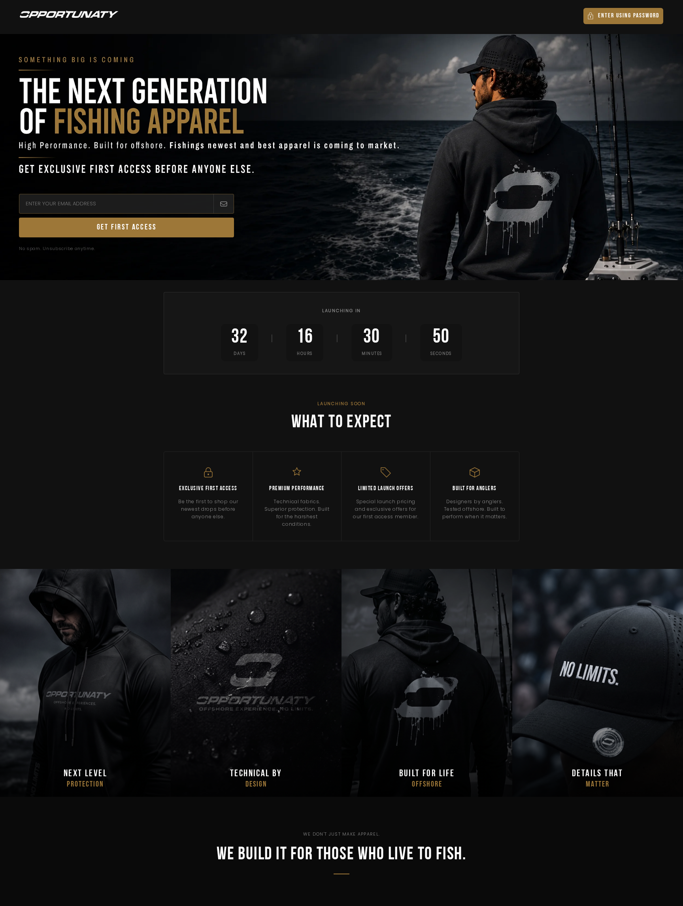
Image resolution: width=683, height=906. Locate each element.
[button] (623, 16)
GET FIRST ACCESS (127, 227)
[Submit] (223, 203)
